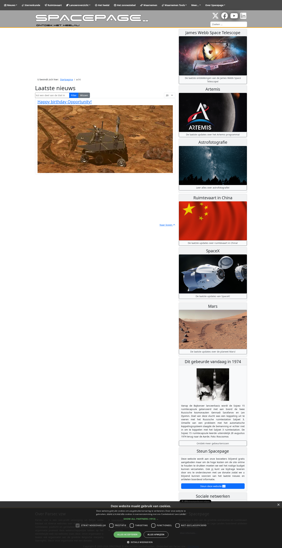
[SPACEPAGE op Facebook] (224, 17)
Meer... (195, 5)
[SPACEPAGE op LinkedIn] (243, 17)
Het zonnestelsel (126, 5)
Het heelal (103, 5)
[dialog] (141, 524)
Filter (74, 95)
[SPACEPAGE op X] (215, 17)
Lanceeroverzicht (78, 5)
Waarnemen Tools (174, 5)
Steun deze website (211, 486)
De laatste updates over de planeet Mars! (212, 351)
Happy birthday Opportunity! (65, 101)
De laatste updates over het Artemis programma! (213, 134)
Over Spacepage (214, 5)
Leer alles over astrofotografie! (212, 187)
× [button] (278, 505)
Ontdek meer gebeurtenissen (213, 443)
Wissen (84, 95)
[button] (141, 519)
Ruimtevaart (54, 5)
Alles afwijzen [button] (156, 534)
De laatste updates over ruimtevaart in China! (213, 243)
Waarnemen (150, 5)
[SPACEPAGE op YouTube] (234, 17)
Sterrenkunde (32, 5)
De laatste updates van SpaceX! (213, 296)
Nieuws (10, 5)
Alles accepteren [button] (127, 534)
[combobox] (228, 24)
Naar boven (166, 224)
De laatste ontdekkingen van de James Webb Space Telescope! (213, 79)
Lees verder (180, 514)
